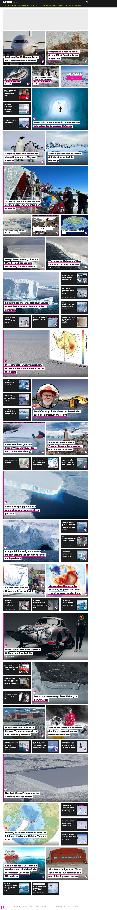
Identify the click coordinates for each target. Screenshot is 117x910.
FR (83, 2)
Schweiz (6, 6)
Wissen (54, 6)
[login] (2, 907)
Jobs (36, 906)
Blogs (61, 6)
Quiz (65, 6)
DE (79, 2)
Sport (32, 6)
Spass (43, 6)
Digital (48, 6)
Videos (70, 6)
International (15, 6)
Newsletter (16, 906)
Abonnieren (75, 78)
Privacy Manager (72, 906)
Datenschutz (60, 906)
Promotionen (78, 6)
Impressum (44, 906)
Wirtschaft (25, 6)
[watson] (7, 2)
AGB (52, 906)
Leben (37, 6)
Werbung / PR (27, 906)
